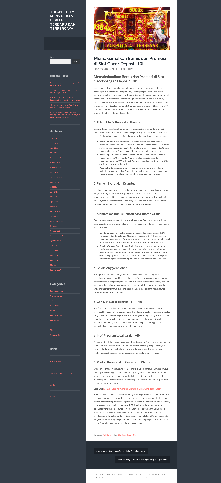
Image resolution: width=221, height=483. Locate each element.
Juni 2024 (54, 250)
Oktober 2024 (55, 231)
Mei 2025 (54, 197)
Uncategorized (55, 335)
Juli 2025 (53, 187)
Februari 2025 (55, 211)
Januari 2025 (55, 216)
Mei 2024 (54, 255)
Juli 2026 (53, 138)
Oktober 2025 (55, 172)
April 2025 (54, 202)
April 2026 (54, 148)
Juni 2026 (54, 143)
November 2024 (56, 226)
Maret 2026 (55, 153)
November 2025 (56, 167)
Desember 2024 (56, 221)
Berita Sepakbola (56, 291)
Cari (52, 57)
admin (115, 69)
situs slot (53, 397)
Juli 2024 (53, 245)
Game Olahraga (56, 296)
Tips (51, 330)
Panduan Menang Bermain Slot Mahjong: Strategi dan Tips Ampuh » (142, 460)
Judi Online (54, 301)
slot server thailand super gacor (62, 373)
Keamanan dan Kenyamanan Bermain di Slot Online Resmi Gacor (132, 388)
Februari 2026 (55, 158)
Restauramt (54, 320)
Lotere (52, 311)
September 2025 (56, 177)
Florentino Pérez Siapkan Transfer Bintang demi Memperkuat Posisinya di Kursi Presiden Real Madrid (65, 114)
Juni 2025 (54, 192)
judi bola (53, 385)
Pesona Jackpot (56, 315)
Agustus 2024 (55, 241)
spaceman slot (55, 361)
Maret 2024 (55, 265)
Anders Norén (161, 475)
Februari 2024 (55, 270)
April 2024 (54, 260)
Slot (51, 325)
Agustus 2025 (55, 182)
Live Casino (54, 306)
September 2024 (56, 236)
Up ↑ (148, 477)
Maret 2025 (55, 206)
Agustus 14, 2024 (101, 69)
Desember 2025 (56, 163)
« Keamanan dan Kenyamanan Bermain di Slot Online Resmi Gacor (121, 451)
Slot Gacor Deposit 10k (127, 435)
